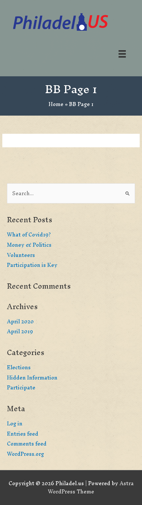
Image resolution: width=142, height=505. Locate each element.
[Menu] (122, 53)
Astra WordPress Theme (91, 487)
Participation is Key (32, 265)
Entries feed (22, 434)
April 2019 (20, 331)
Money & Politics (29, 245)
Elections (19, 367)
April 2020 (20, 321)
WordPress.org (25, 454)
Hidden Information (32, 377)
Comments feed (27, 444)
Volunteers (21, 255)
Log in (14, 423)
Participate (21, 387)
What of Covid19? (29, 234)
